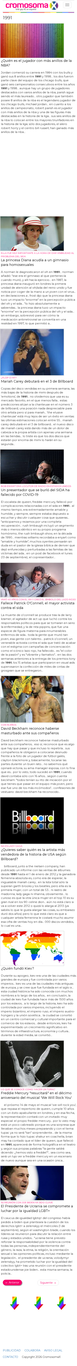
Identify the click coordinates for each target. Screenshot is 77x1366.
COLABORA (32, 1350)
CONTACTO (10, 1357)
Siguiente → (48, 1282)
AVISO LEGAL (53, 1350)
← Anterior (12, 1282)
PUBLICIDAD (12, 1350)
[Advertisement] (38, 175)
